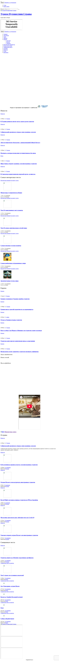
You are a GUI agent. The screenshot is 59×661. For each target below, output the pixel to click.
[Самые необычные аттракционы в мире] (7, 260)
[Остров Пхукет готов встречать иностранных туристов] (7, 479)
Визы (2, 156)
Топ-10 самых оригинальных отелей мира (14, 228)
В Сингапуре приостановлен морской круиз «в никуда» (22, 101)
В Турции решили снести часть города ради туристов (21, 58)
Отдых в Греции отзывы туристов (11, 320)
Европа (5, 39)
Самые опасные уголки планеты (11, 245)
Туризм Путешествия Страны (16, 14)
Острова (5, 48)
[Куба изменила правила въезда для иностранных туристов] (7, 461)
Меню (2, 2)
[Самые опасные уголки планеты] (7, 242)
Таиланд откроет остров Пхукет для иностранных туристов (19, 535)
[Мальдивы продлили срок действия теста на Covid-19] (7, 514)
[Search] (18, 9)
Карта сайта (6, 6)
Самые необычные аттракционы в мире (13, 263)
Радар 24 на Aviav (7, 46)
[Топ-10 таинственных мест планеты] (7, 207)
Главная (5, 34)
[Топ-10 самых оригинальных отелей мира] (7, 225)
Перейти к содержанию (10, 2)
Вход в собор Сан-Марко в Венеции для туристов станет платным (21, 330)
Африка (5, 38)
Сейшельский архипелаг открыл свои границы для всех (23, 67)
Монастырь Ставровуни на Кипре (11, 192)
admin (7, 317)
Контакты (5, 52)
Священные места (7, 47)
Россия (8, 42)
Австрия (8, 40)
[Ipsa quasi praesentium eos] (7, 532)
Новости (5, 49)
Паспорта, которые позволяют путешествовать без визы (23, 84)
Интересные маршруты (9, 44)
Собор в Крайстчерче (7, 618)
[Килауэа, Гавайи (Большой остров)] (4, 594)
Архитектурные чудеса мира (9, 281)
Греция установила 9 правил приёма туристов (15, 299)
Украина (8, 43)
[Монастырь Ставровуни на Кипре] (7, 189)
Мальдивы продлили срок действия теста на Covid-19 (17, 517)
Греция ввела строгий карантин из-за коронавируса (17, 309)
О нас (4, 5)
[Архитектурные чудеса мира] (7, 278)
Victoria (8, 61)
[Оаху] (4, 605)
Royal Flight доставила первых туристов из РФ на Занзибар (19, 500)
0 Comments (7, 195)
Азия (4, 36)
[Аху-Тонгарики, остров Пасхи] (4, 583)
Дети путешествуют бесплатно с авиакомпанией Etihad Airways (25, 75)
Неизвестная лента (10, 432)
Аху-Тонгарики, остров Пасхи (10, 586)
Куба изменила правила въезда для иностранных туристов (19, 464)
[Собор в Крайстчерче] (4, 615)
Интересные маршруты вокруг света (10, 180)
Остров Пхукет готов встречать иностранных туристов (18, 482)
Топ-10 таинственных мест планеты (12, 210)
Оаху (2, 608)
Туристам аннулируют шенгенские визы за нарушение (18, 341)
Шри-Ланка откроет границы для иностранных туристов (23, 92)
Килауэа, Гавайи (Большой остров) (12, 597)
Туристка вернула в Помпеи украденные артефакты (17, 557)
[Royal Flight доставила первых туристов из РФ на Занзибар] (7, 497)
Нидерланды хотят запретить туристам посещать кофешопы (20, 351)
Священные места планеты (7, 563)
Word (6, 214)
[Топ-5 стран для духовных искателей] (7, 572)
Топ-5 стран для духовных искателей (12, 575)
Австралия (6, 35)
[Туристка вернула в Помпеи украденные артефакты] (7, 555)
